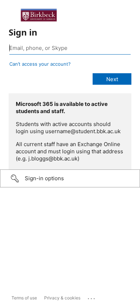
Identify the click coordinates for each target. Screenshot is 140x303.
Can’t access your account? (40, 64)
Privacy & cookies (62, 297)
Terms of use (24, 297)
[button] (70, 178)
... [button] (92, 296)
